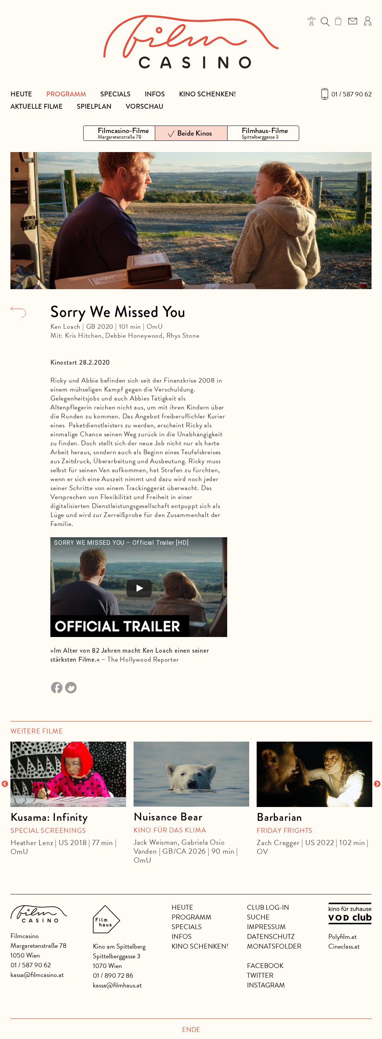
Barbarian (279, 817)
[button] (311, 21)
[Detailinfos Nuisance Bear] (191, 774)
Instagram (266, 985)
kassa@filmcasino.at (37, 975)
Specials (115, 94)
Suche (258, 917)
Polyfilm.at (342, 936)
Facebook (265, 966)
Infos (155, 94)
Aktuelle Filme (36, 106)
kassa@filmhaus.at (117, 985)
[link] (338, 21)
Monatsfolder (274, 946)
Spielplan (94, 106)
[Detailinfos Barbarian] (314, 774)
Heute (21, 94)
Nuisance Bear (168, 816)
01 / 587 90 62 (351, 94)
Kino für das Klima (170, 830)
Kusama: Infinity (49, 817)
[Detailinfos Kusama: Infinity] (68, 774)
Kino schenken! (207, 94)
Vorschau (144, 106)
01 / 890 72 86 (113, 975)
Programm (66, 94)
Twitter (260, 975)
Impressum (266, 927)
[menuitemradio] (119, 133)
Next (377, 784)
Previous (5, 784)
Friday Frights (285, 830)
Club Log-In (268, 907)
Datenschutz (271, 936)
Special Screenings (48, 830)
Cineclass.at (344, 946)
